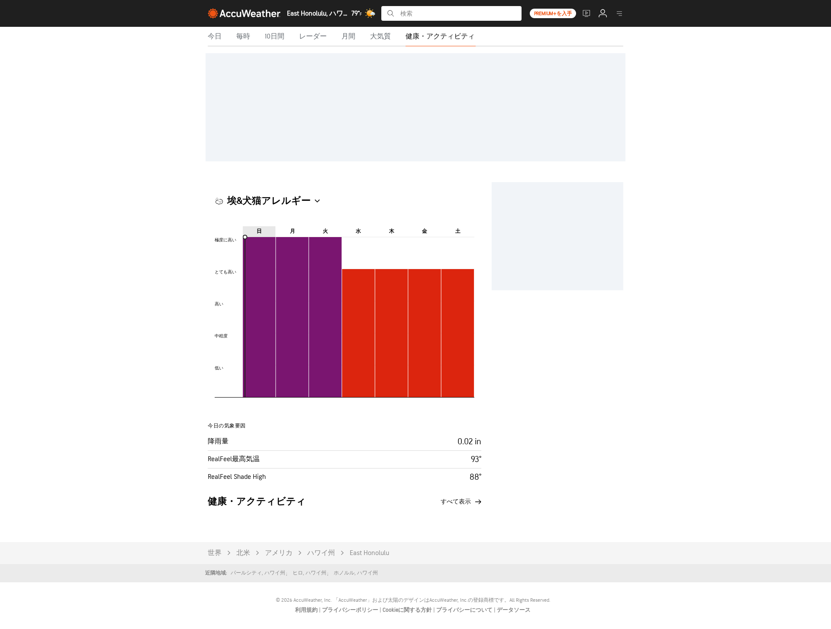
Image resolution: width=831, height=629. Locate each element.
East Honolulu (369, 553)
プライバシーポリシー (351, 610)
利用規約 (307, 610)
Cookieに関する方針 (408, 610)
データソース (514, 610)
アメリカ (279, 553)
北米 (243, 553)
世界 (215, 553)
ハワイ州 (321, 553)
